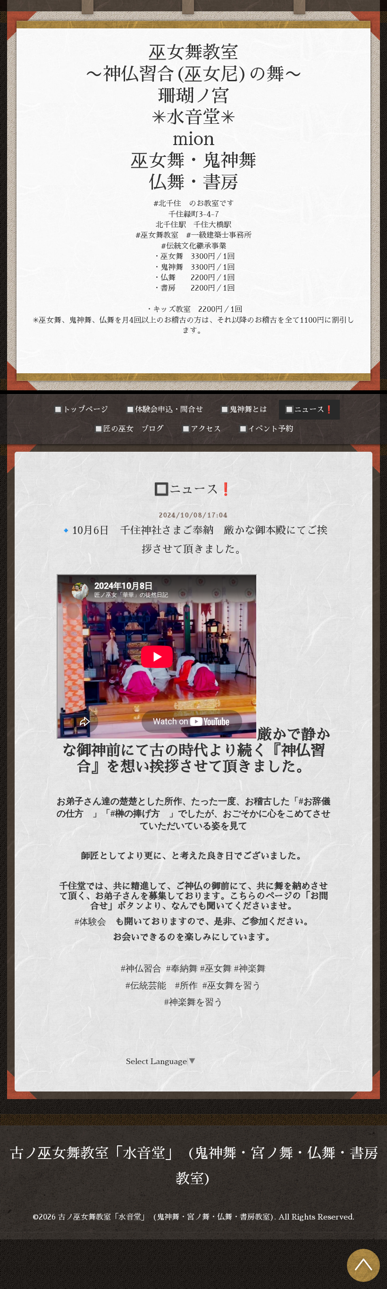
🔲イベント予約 (265, 429)
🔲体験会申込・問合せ (164, 409)
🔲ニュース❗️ (309, 409)
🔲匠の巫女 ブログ (129, 429)
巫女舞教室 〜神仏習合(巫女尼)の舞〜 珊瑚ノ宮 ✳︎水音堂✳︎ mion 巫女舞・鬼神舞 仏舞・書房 (193, 117)
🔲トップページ (80, 409)
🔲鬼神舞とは (243, 409)
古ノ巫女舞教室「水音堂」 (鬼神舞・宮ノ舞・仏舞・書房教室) (166, 1217)
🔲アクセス (201, 429)
